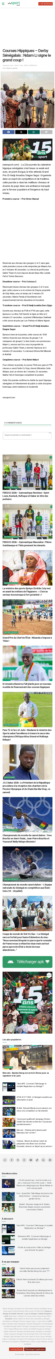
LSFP (50, 1321)
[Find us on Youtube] (30, 1160)
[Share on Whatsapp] (34, 132)
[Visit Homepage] (14, 3)
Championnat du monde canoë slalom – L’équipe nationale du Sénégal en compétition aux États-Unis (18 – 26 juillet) (27, 887)
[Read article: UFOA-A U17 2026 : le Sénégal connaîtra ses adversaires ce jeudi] (9, 1100)
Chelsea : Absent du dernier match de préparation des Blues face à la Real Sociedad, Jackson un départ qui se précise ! (34, 1143)
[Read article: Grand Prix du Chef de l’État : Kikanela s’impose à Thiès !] (27, 617)
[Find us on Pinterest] (50, 1160)
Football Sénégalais (45, 1314)
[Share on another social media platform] (46, 132)
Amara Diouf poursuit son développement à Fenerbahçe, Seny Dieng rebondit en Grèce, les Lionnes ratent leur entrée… (34, 1293)
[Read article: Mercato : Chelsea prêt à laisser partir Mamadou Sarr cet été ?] (9, 1133)
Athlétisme (9, 777)
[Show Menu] (3, 4)
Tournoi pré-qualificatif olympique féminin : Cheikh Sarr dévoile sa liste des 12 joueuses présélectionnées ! (34, 1122)
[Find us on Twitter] (18, 1160)
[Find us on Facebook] (11, 1160)
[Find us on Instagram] (24, 1160)
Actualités (8, 1319)
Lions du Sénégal (30, 1314)
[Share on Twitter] (21, 132)
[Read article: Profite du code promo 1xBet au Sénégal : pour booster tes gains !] (8, 1250)
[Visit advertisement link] (27, 149)
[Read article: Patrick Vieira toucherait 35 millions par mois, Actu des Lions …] (8, 1282)
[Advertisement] (27, 26)
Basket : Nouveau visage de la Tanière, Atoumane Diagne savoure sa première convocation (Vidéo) (34, 1207)
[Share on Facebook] (9, 132)
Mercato (8, 1067)
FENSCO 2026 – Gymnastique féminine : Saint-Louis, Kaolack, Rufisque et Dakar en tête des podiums (26, 495)
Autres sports (12, 68)
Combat (8, 929)
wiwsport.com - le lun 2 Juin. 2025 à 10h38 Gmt (20, 65)
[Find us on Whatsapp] (5, 1160)
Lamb (6, 1316)
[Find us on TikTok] (37, 1160)
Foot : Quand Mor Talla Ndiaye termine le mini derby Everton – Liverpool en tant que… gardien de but (34, 1196)
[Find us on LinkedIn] (43, 1160)
